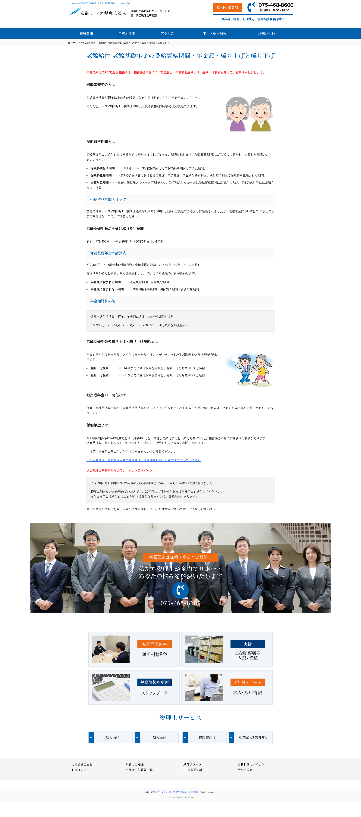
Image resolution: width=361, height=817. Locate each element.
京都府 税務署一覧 (139, 770)
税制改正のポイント (251, 764)
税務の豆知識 (135, 764)
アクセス (167, 33)
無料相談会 (245, 770)
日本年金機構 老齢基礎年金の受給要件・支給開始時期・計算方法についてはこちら (143, 460)
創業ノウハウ (192, 764)
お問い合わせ (268, 33)
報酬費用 (86, 33)
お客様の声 (78, 770)
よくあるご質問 (82, 764)
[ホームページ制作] (189, 797)
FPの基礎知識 (192, 770)
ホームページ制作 (174, 797)
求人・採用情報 (215, 33)
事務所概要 (126, 33)
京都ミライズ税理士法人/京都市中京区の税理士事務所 (175, 792)
